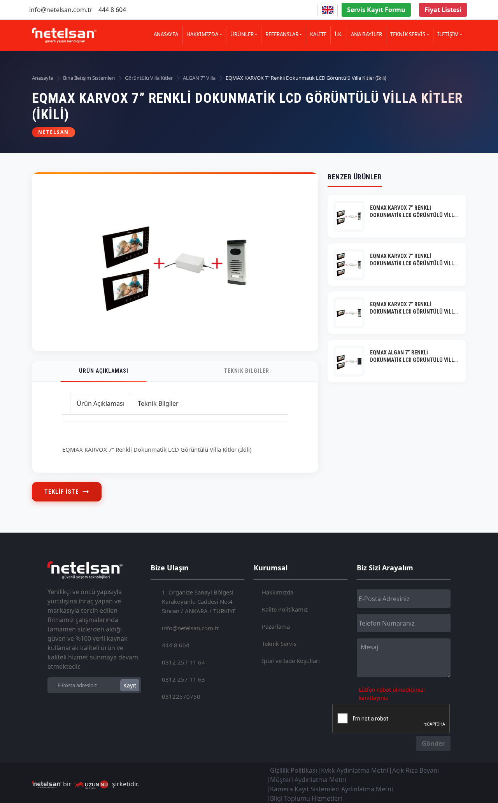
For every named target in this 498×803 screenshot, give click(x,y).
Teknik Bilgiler (246, 371)
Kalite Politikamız (285, 609)
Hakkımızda (277, 592)
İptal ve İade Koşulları (291, 660)
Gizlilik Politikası (293, 770)
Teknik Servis (279, 643)
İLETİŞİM (448, 34)
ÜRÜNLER (242, 34)
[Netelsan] (64, 35)
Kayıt (129, 685)
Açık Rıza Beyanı (415, 770)
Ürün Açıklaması (103, 371)
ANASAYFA (166, 34)
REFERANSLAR (281, 34)
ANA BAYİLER (366, 34)
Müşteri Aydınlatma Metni (308, 779)
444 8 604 (112, 9)
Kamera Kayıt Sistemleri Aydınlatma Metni (331, 789)
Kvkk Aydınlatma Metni (354, 770)
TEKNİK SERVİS (407, 34)
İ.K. (339, 34)
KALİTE (318, 34)
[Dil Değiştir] (327, 10)
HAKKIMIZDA (202, 34)
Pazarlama (276, 626)
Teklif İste (61, 491)
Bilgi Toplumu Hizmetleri (306, 798)
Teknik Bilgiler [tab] (158, 403)
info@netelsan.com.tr (61, 9)
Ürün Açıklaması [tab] (100, 403)
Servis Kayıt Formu (376, 9)
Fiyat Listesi (442, 9)
